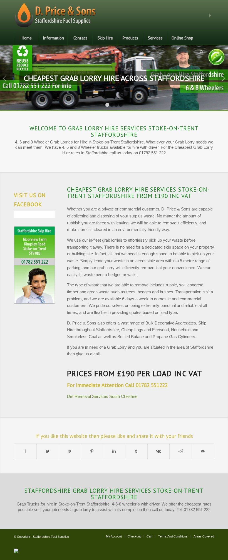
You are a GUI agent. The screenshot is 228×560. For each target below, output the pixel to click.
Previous (5, 78)
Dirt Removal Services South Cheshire (102, 396)
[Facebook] (210, 15)
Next (223, 78)
